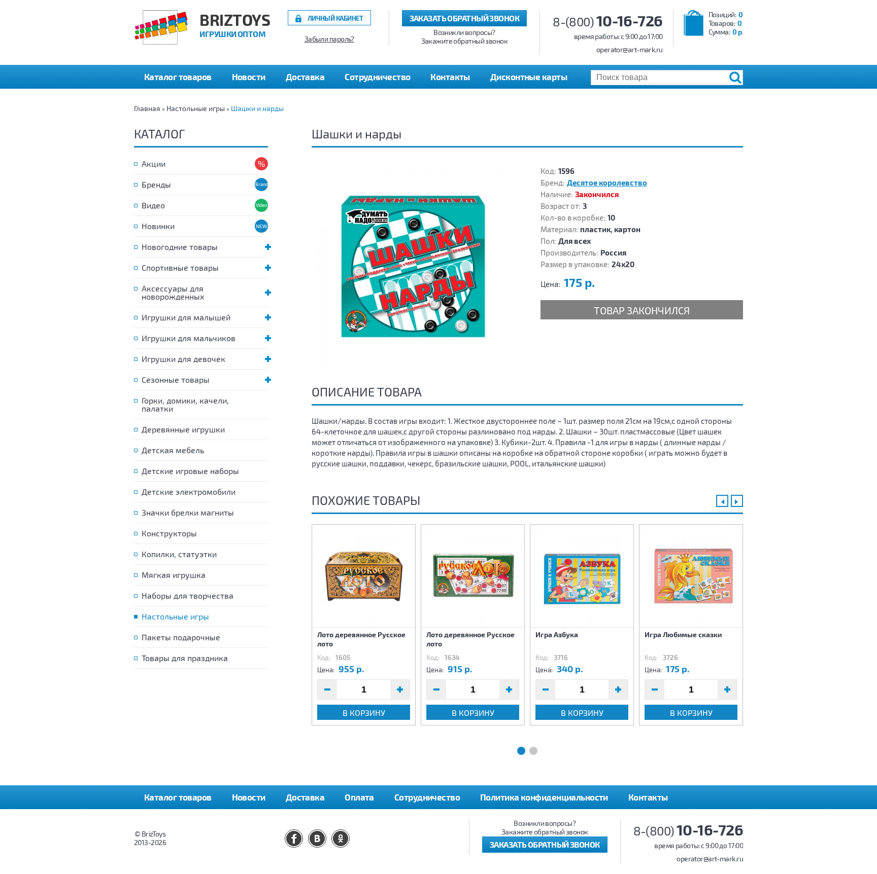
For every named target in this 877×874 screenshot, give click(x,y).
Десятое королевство (607, 182)
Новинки (158, 226)
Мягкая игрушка (174, 574)
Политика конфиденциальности (544, 797)
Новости (248, 76)
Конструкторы (169, 533)
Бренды (156, 184)
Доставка (305, 76)
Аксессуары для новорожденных (173, 292)
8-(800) (608, 21)
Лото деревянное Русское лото (361, 639)
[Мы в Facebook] (294, 838)
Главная (147, 108)
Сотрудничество (377, 76)
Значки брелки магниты (188, 512)
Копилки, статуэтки (179, 554)
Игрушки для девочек (183, 358)
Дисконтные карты (528, 76)
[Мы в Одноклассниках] (340, 838)
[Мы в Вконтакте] (317, 838)
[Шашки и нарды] (413, 266)
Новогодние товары (180, 246)
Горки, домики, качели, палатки (185, 404)
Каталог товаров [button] (178, 76)
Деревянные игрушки (183, 429)
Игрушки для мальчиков (188, 338)
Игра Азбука (556, 634)
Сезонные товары (176, 379)
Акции (153, 163)
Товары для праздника (185, 658)
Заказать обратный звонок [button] (465, 18)
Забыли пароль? (329, 39)
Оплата (359, 797)
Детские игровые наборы (190, 471)
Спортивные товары (180, 267)
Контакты (450, 76)
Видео (153, 205)
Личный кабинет (335, 18)
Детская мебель (173, 450)
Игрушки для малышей (186, 317)
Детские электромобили (188, 491)
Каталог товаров (178, 797)
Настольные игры (195, 108)
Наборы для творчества (187, 595)
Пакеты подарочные (181, 637)
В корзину (364, 712)
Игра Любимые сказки (683, 634)
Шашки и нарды (257, 108)
